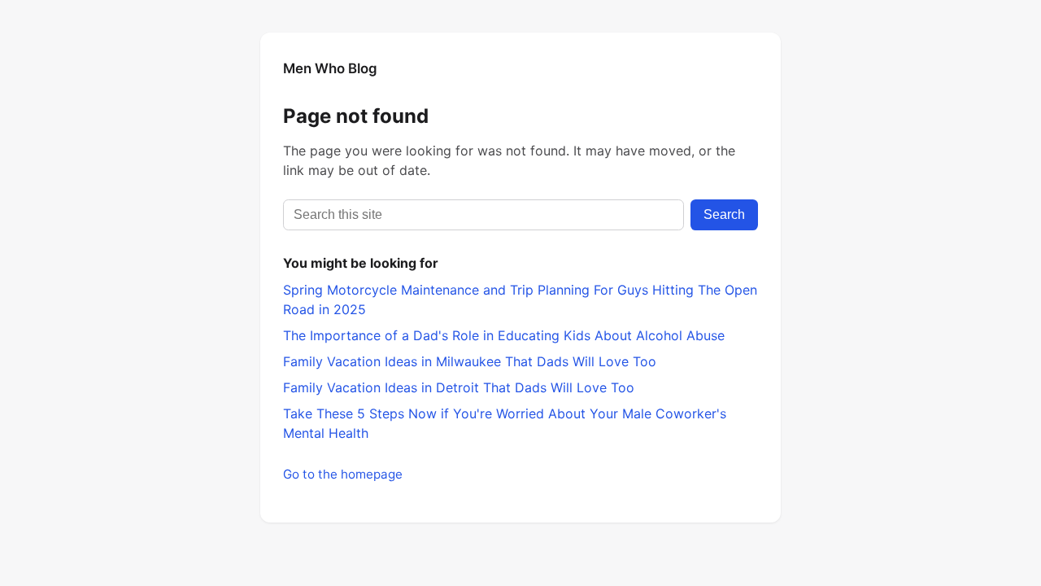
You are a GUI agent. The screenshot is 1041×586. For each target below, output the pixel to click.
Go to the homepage (343, 474)
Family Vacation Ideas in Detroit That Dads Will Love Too (458, 387)
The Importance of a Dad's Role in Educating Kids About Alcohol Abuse (504, 335)
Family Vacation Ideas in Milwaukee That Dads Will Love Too (469, 361)
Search (724, 214)
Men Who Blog (330, 68)
